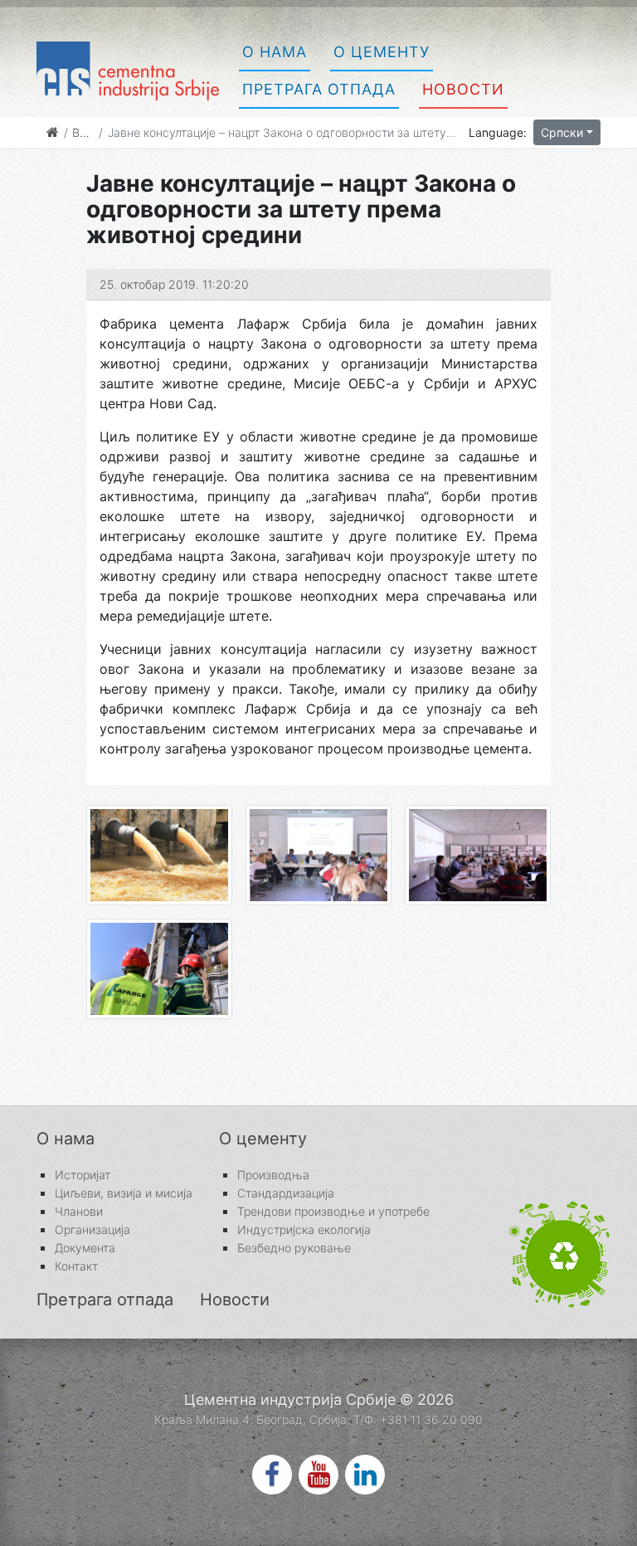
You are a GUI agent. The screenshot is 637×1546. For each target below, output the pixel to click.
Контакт (76, 1266)
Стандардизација (285, 1193)
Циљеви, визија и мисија (123, 1193)
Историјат (82, 1175)
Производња (273, 1175)
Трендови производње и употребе (333, 1211)
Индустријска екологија (304, 1230)
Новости (463, 89)
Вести (88, 132)
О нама (274, 52)
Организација (92, 1230)
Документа (85, 1248)
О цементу (381, 52)
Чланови (79, 1211)
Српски (562, 132)
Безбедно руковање (294, 1248)
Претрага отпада (319, 89)
